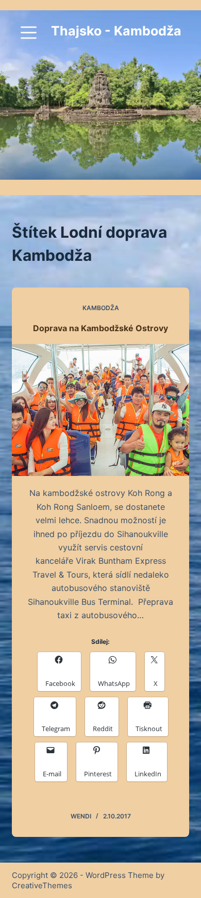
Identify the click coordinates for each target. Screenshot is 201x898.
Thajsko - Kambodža (116, 31)
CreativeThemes (42, 885)
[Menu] (29, 33)
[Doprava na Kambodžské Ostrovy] (100, 410)
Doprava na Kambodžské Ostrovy (100, 328)
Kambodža (100, 308)
